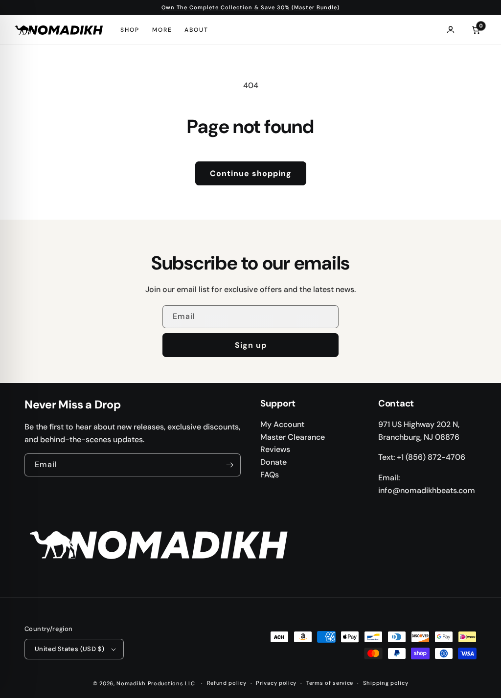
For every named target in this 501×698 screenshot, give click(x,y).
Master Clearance (292, 437)
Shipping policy (386, 682)
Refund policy (227, 682)
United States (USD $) (69, 649)
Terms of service (329, 682)
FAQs (269, 475)
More (162, 30)
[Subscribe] (229, 464)
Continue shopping (251, 173)
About (196, 30)
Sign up (251, 345)
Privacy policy (276, 682)
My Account (282, 424)
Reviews (275, 449)
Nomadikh (131, 683)
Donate (273, 462)
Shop (129, 30)
